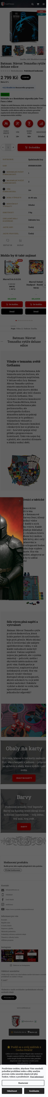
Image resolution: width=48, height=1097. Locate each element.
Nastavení (23, 1083)
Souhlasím (34, 1091)
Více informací (37, 1076)
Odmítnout (12, 1091)
